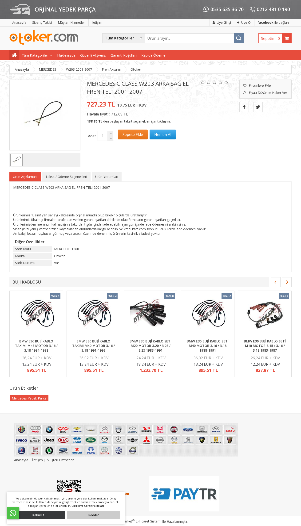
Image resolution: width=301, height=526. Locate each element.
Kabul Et (38, 515)
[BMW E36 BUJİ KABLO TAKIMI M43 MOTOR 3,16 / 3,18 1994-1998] (36, 315)
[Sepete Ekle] (133, 134)
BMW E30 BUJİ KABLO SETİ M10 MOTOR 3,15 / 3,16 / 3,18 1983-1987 (265, 346)
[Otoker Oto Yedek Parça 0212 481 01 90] (44, 43)
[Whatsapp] (13, 513)
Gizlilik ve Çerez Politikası (87, 505)
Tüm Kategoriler (35, 55)
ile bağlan (273, 22)
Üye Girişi (224, 22)
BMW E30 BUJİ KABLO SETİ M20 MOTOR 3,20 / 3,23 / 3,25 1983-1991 (150, 346)
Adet (92, 135)
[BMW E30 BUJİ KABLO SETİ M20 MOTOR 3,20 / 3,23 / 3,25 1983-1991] (150, 315)
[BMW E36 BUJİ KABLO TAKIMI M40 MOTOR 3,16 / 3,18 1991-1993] (93, 315)
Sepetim (270, 38)
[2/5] (206, 82)
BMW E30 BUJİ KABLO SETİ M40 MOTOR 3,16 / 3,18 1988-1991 (208, 346)
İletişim (37, 460)
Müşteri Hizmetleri (60, 460)
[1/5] (203, 82)
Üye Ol (246, 22)
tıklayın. (164, 121)
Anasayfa (21, 460)
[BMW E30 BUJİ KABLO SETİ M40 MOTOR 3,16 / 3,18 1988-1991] (208, 315)
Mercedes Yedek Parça (29, 398)
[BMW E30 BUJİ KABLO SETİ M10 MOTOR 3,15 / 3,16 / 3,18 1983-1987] (265, 315)
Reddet (93, 515)
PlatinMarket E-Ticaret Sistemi (137, 521)
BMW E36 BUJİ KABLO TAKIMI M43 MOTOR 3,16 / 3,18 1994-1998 (36, 346)
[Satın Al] (163, 134)
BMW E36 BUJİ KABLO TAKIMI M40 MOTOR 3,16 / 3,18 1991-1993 (93, 346)
